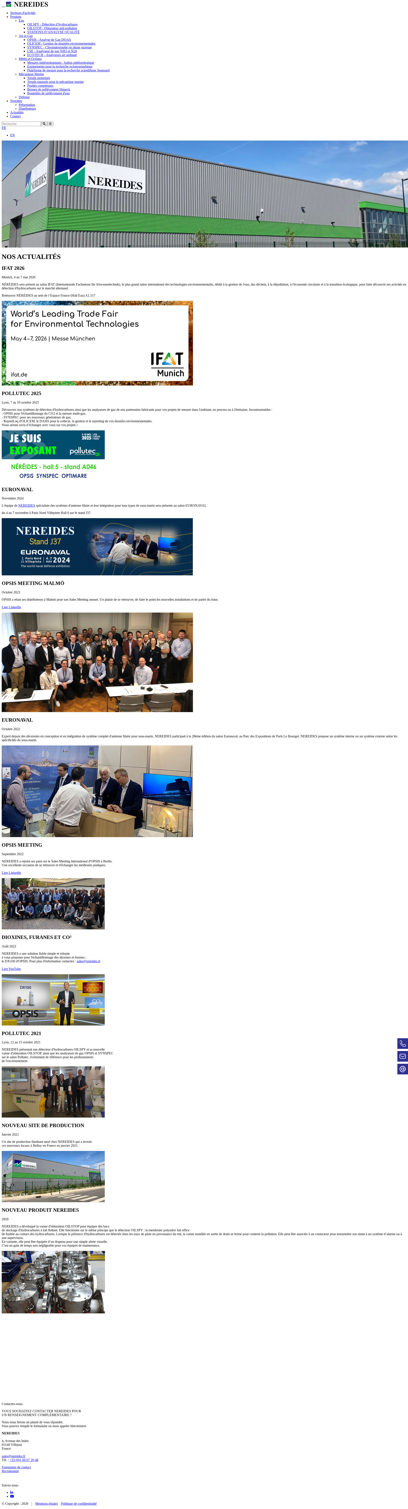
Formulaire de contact (16, 1467)
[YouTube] (12, 1496)
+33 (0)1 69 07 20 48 (24, 1460)
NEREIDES (26, 505)
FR (4, 128)
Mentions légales (46, 1503)
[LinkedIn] (11, 1492)
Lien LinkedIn (11, 607)
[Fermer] (50, 124)
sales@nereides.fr (88, 961)
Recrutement (10, 1471)
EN (12, 135)
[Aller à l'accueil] (27, 5)
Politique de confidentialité (79, 1503)
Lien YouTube (11, 969)
